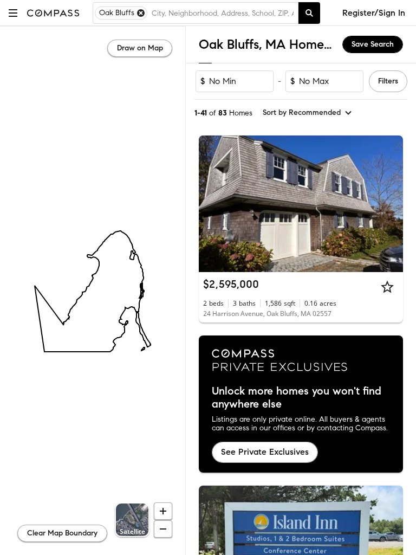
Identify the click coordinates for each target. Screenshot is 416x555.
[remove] (140, 13)
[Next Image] (390, 203)
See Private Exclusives (265, 452)
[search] (309, 13)
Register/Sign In (373, 13)
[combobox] (222, 13)
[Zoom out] (163, 529)
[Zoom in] (163, 511)
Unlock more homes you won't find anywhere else (296, 398)
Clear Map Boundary (62, 533)
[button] (13, 12)
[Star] (387, 286)
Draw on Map (140, 48)
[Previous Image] (211, 203)
